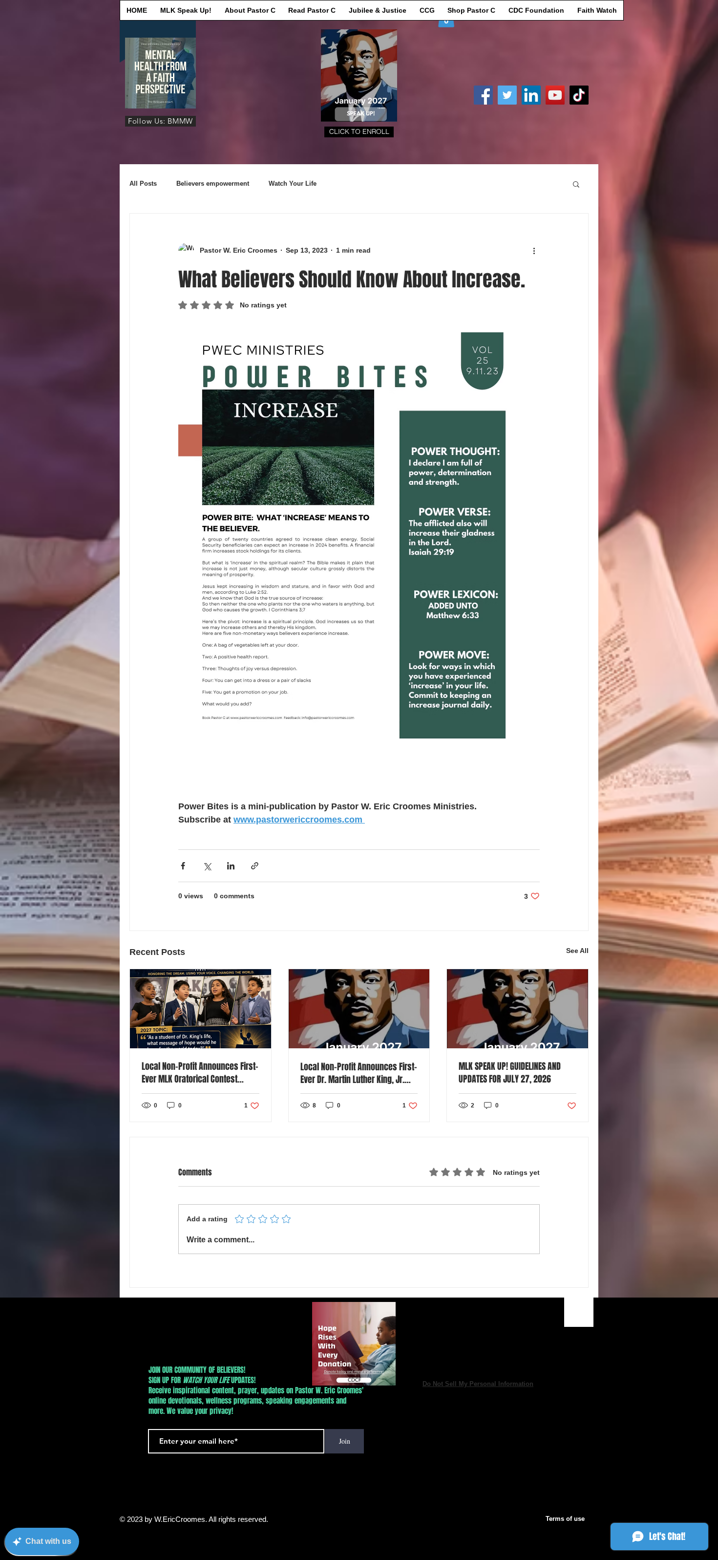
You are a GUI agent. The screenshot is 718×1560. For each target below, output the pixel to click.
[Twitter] (507, 95)
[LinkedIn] (531, 95)
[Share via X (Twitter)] (206, 865)
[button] (359, 132)
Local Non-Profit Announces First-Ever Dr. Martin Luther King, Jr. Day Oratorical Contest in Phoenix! (358, 1073)
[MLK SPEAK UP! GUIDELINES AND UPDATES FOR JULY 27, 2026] (517, 1008)
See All (577, 950)
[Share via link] (254, 865)
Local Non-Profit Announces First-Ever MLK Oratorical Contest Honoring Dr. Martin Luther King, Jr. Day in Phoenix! (200, 1072)
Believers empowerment (212, 183)
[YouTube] (555, 95)
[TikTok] (579, 95)
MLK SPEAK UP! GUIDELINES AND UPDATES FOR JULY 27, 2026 (510, 1072)
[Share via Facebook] (183, 865)
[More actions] (534, 251)
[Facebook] (483, 95)
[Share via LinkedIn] (230, 865)
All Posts (143, 183)
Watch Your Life (293, 183)
